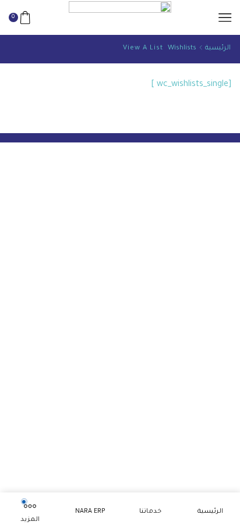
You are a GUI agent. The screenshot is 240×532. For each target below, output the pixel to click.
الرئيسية (218, 48)
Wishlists (182, 48)
